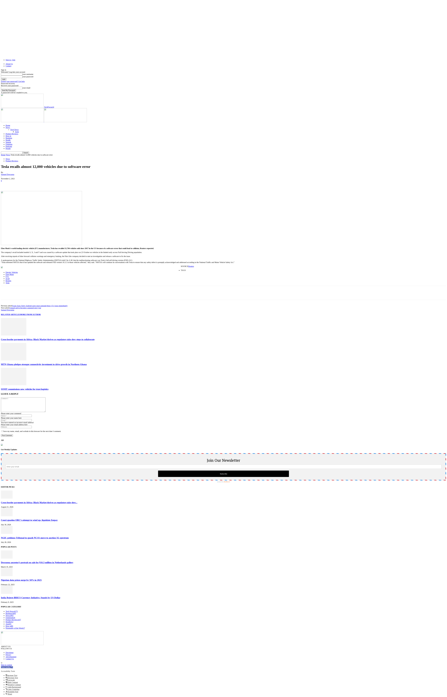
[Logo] (22, 121)
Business (9, 138)
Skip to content (6, 665)
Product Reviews (12, 134)
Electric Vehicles (12, 272)
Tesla (7, 283)
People (8, 148)
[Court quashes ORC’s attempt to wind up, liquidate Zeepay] (7, 516)
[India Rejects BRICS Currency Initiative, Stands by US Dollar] (7, 593)
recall (8, 279)
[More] (38, 184)
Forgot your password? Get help (13, 81)
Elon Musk (10, 274)
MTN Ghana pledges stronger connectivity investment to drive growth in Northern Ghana (44, 364)
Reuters (191, 266)
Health (8, 140)
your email (26, 88)
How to (8, 136)
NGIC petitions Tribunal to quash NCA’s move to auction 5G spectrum (35, 538)
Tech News (14, 130)
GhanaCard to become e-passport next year (25, 308)
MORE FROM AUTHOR (30, 314)
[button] (7, 667)
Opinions (9, 144)
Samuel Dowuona (7, 174)
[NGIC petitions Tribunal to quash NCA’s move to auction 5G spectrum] (7, 533)
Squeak (8, 142)
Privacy (8, 655)
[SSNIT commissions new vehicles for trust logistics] (13, 385)
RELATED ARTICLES (10, 314)
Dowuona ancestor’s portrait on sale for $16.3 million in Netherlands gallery (37, 562)
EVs (7, 277)
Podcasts (9, 146)
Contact (8, 66)
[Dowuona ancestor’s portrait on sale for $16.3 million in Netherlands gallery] (7, 558)
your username (27, 74)
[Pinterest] (21, 184)
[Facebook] (5, 184)
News (8, 128)
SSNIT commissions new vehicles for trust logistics (24, 389)
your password (27, 77)
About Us (9, 64)
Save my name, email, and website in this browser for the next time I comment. (32, 431)
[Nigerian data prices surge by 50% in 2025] (7, 576)
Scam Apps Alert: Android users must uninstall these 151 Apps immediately (40, 306)
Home (8, 125)
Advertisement (11, 657)
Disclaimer (10, 653)
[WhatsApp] (30, 184)
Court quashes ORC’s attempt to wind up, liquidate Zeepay (29, 520)
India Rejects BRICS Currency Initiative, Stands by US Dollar (30, 597)
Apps (17, 132)
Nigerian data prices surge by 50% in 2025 (21, 580)
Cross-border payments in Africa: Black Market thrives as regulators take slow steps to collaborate (48, 339)
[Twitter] (13, 184)
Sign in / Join (10, 60)
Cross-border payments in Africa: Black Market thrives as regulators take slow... (39, 502)
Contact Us (10, 659)
